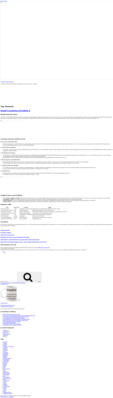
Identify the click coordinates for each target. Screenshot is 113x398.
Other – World (6, 334)
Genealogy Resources (5, 230)
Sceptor (4, 387)
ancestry (5, 345)
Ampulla (5, 343)
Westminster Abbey (7, 392)
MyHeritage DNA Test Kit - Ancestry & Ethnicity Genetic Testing (15, 237)
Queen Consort (6, 377)
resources (5, 384)
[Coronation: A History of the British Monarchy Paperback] (13, 282)
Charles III (5, 348)
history (4, 366)
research (5, 382)
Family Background (7, 358)
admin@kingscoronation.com (43, 247)
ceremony (5, 347)
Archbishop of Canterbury (8, 346)
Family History (6, 359)
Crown (4, 351)
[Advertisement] (56, 95)
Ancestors (5, 344)
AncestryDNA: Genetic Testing (7, 234)
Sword (4, 391)
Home (4, 252)
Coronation (5, 350)
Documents (5, 353)
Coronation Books (4, 284)
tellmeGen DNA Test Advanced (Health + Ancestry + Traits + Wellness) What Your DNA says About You (24, 242)
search (4, 390)
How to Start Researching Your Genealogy (12, 321)
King (4, 367)
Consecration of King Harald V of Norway (12, 323)
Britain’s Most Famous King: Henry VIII (11, 314)
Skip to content (4, 1)
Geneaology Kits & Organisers (7, 306)
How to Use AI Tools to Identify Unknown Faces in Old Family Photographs (19, 315)
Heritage (5, 365)
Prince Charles (6, 372)
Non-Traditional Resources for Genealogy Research (14, 317)
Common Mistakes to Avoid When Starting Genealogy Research (16, 319)
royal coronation (6, 386)
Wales (4, 336)
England (5, 330)
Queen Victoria (6, 380)
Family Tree (5, 361)
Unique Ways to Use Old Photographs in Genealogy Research (16, 316)
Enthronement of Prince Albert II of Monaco (12, 324)
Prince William (6, 374)
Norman (5, 371)
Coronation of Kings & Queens (7, 81)
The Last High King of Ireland (9, 322)
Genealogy (5, 331)
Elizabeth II (5, 354)
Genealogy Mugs (4, 303)
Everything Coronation (6, 232)
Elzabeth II (5, 355)
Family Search (6, 360)
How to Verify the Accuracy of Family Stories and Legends (15, 320)
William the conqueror (7, 393)
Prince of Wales (6, 373)
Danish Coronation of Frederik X (15, 110)
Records (5, 381)
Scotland (5, 335)
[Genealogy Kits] (8, 305)
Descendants (5, 352)
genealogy (5, 363)
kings (4, 370)
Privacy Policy (4, 395)
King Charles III (6, 368)
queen (4, 375)
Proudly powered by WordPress (7, 396)
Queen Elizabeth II (7, 378)
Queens (4, 379)
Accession (5, 341)
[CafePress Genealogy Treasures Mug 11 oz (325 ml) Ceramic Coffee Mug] (11, 301)
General (4, 332)
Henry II (5, 364)
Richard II (5, 385)
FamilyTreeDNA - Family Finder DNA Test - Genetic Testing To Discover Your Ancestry (20, 239)
